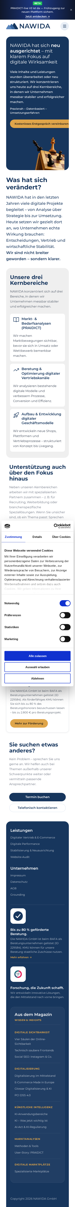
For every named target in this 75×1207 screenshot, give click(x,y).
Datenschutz (19, 882)
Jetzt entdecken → (37, 16)
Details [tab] (37, 536)
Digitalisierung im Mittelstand (35, 1075)
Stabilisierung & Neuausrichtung (32, 850)
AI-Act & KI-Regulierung (31, 1127)
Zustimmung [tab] (13, 536)
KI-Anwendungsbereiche (31, 1114)
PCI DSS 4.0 (23, 1095)
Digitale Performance (25, 844)
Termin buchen (37, 797)
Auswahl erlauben (37, 667)
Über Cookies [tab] (61, 536)
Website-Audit (20, 857)
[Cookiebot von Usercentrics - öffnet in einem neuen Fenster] (54, 526)
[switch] (65, 615)
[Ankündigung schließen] (71, 10)
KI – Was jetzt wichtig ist (31, 1120)
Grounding (17, 894)
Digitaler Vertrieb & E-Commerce (32, 837)
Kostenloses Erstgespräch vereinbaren (42, 123)
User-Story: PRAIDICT (29, 1152)
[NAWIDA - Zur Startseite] (28, 26)
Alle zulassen (38, 655)
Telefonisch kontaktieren (37, 808)
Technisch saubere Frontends (34, 1050)
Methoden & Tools (26, 1146)
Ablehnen (37, 678)
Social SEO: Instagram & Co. (33, 1056)
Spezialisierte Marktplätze (32, 1171)
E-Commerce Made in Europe (34, 1082)
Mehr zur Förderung (29, 723)
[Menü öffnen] (64, 26)
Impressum (18, 875)
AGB (13, 888)
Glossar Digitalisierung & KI (33, 1088)
